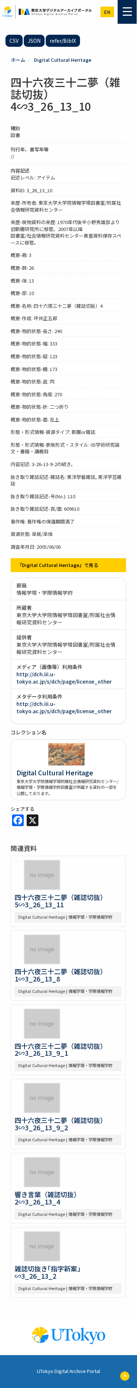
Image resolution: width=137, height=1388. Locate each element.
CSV (14, 40)
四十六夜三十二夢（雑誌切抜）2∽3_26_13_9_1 (61, 1049)
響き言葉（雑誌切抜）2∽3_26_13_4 (47, 1198)
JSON (34, 40)
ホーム (18, 59)
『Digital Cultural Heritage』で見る (57, 564)
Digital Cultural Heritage (62, 59)
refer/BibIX (63, 40)
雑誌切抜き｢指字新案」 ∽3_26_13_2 (51, 1272)
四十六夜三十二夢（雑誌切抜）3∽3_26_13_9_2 (61, 1123)
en (107, 11)
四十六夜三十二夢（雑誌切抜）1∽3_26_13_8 (61, 975)
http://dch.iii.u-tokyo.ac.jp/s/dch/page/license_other (64, 677)
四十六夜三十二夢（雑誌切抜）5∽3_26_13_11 (61, 900)
